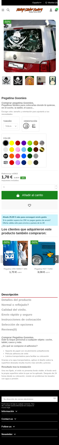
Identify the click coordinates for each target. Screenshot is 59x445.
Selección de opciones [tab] (17, 324)
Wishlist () (52, 3)
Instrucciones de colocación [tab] (21, 319)
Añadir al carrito (32, 195)
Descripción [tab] (10, 294)
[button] (3, 259)
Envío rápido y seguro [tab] (17, 314)
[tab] (30, 330)
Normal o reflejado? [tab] (15, 304)
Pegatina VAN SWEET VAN (15, 269)
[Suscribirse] (54, 398)
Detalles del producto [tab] (16, 299)
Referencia (6, 173)
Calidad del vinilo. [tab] (14, 309)
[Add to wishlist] (30, 205)
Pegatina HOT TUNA (43, 269)
